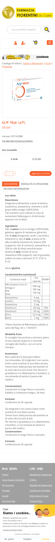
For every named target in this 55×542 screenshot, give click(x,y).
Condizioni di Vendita (40, 490)
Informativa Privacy (39, 495)
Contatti (6, 490)
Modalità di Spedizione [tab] (34, 184)
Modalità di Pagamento (41, 485)
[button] (5, 173)
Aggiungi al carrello (40, 173)
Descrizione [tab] (11, 184)
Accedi (5, 495)
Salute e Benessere (33, 63)
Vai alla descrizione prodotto (17, 141)
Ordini (5, 474)
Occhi (48, 63)
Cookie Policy (36, 501)
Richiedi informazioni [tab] (16, 188)
